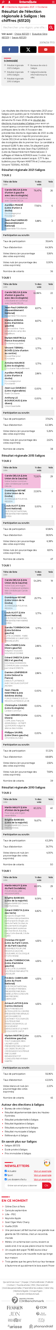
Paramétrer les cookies (33, 1288)
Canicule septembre (16, 1210)
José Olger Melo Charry (17, 1222)
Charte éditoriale (37, 1282)
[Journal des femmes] (15, 1308)
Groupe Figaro (36, 1291)
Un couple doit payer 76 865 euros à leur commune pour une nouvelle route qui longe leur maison (29, 1253)
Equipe (25, 1282)
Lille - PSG (10, 1214)
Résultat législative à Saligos (19, 1123)
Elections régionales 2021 (20, 7)
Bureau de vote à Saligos (17, 1108)
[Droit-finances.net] (41, 1314)
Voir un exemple (42, 1171)
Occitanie (42, 7)
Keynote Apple (13, 1218)
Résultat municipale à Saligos (20, 1131)
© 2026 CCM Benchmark (28, 1294)
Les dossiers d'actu (16, 1179)
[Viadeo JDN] (41, 1320)
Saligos (33, 72)
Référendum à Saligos (16, 1135)
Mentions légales (21, 1291)
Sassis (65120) (19, 37)
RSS (33, 1285)
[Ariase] (15, 1326)
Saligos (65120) (12, 1145)
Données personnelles (12, 1288)
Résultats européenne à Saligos (21, 1127)
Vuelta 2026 (11, 1226)
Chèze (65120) (21, 34)
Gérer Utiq (48, 1288)
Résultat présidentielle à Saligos (21, 1119)
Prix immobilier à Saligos (18, 1153)
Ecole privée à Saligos (16, 1149)
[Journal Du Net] (15, 1314)
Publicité (49, 1282)
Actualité (11, 1171)
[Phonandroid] (41, 1326)
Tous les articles (23, 1285)
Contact (11, 1285)
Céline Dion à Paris (15, 1206)
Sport (10, 1175)
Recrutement (43, 1285)
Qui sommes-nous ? (12, 1282)
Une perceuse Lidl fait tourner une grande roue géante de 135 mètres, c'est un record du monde (29, 1234)
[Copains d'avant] (15, 1320)
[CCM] (41, 1308)
